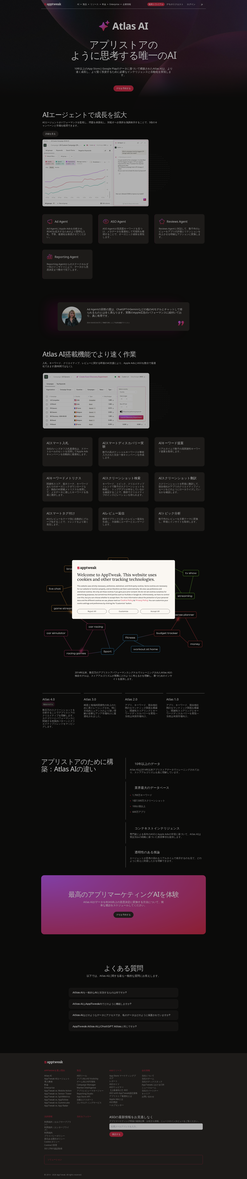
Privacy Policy (141, 600)
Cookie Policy (127, 600)
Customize (123, 611)
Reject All (92, 611)
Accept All (155, 611)
